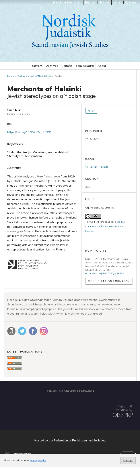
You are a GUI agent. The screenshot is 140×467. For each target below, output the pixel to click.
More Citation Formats (108, 281)
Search (133, 2)
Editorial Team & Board (78, 66)
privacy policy (38, 460)
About (102, 66)
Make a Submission (68, 2)
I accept (128, 460)
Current (37, 66)
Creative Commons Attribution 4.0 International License (105, 226)
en (115, 2)
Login (106, 2)
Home (10, 75)
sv (120, 2)
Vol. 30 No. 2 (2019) (41, 75)
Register (91, 2)
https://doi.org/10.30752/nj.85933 (29, 132)
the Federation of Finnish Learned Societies (77, 440)
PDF (92, 110)
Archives (52, 66)
